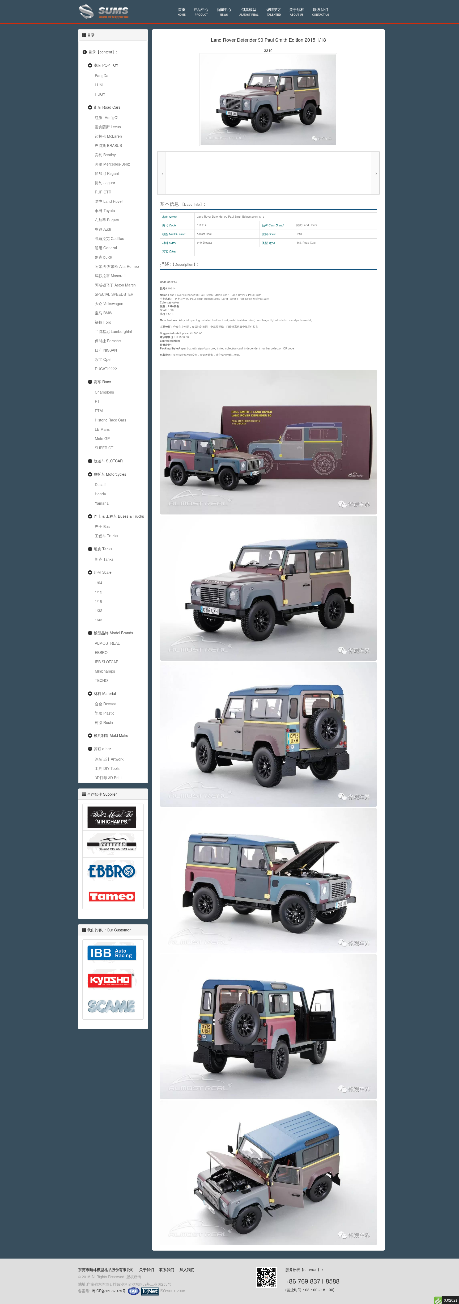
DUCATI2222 (106, 368)
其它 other (102, 748)
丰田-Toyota (105, 210)
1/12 (98, 591)
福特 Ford (103, 322)
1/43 (98, 619)
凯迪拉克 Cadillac (109, 238)
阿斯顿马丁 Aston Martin (115, 285)
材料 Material (105, 693)
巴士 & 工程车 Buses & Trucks (119, 516)
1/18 (98, 601)
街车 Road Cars (107, 107)
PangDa (101, 75)
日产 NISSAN (106, 350)
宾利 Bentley (105, 154)
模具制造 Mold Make (111, 735)
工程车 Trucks (106, 535)
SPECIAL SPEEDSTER (114, 294)
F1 (97, 401)
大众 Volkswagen (109, 303)
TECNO (101, 680)
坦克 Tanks (103, 548)
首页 (182, 11)
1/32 (98, 610)
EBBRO (101, 652)
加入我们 (187, 1269)
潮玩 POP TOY (106, 65)
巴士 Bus (102, 526)
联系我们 (320, 11)
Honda (100, 493)
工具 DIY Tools (107, 768)
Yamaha (102, 503)
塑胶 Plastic (104, 713)
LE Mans (102, 429)
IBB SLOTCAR (106, 661)
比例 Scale (103, 572)
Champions (104, 392)
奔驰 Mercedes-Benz (112, 164)
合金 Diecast (105, 703)
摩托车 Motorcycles (110, 474)
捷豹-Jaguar (105, 182)
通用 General (106, 247)
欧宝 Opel (103, 359)
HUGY (100, 94)
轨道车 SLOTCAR (108, 460)
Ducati (100, 484)
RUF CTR (103, 192)
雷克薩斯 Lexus (108, 126)
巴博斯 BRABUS (108, 145)
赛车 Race (102, 381)
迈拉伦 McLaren (108, 136)
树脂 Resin (104, 722)
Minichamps (105, 671)
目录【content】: (102, 51)
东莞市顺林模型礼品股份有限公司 (106, 1269)
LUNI (99, 84)
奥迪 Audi (103, 229)
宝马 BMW (103, 312)
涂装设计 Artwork (109, 759)
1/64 (98, 582)
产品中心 (201, 11)
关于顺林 (296, 11)
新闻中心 (223, 11)
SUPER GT (104, 447)
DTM (99, 410)
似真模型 (248, 11)
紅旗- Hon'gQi (106, 117)
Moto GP (102, 438)
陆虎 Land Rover (109, 201)
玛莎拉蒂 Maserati (110, 275)
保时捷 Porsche (108, 340)
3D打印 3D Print (108, 777)
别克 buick (103, 257)
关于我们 (146, 1269)
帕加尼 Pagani (107, 173)
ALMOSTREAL (107, 643)
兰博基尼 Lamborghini (113, 331)
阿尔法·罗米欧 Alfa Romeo (117, 266)
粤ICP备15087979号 (109, 1291)
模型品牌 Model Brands (113, 632)
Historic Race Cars (110, 420)
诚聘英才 (273, 11)
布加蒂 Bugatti (107, 219)
